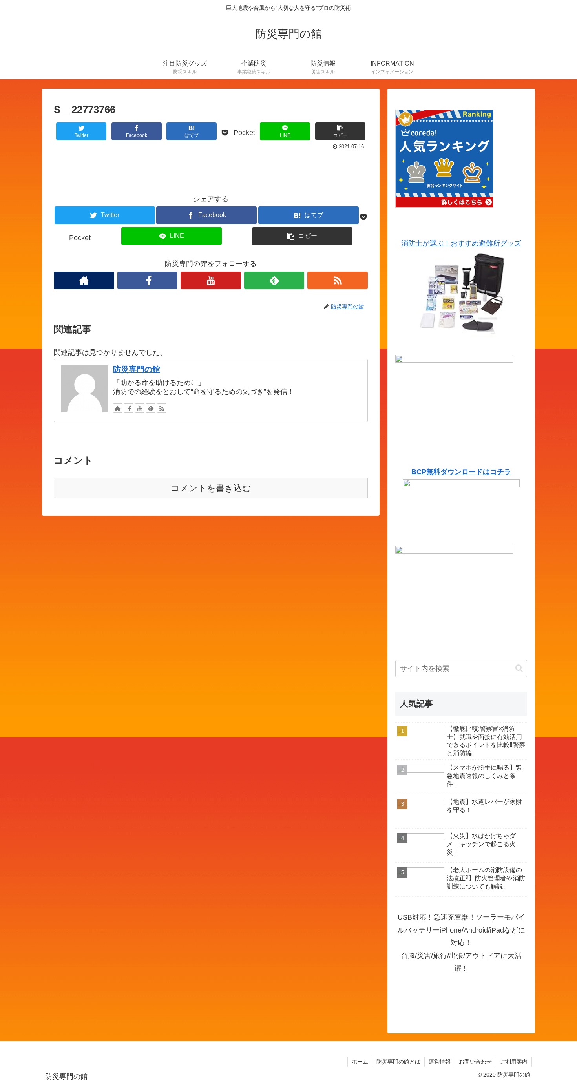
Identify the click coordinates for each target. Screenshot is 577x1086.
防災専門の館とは (398, 1062)
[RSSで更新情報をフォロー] (337, 280)
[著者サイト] (84, 280)
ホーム (360, 1062)
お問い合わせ (475, 1062)
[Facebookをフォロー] (147, 280)
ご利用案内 (514, 1062)
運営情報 (440, 1062)
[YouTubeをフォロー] (211, 280)
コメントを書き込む (211, 488)
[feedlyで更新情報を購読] (274, 280)
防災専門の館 (136, 369)
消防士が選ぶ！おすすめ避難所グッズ (461, 243)
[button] (519, 668)
